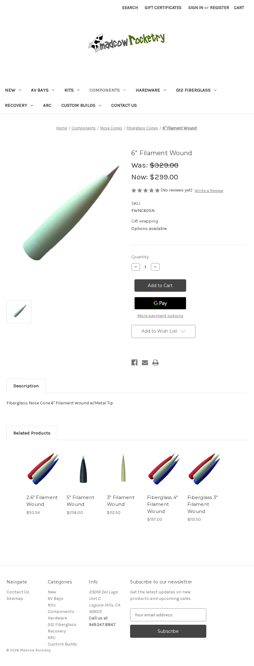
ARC (47, 105)
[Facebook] (134, 362)
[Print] (155, 362)
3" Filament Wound (120, 500)
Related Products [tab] (31, 433)
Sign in (195, 7)
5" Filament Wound (80, 500)
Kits (69, 90)
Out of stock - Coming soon (124, 476)
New (10, 90)
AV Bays (40, 90)
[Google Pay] (160, 303)
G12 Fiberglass (193, 90)
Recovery (16, 105)
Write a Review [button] (209, 190)
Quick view (43, 461)
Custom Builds (78, 105)
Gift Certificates (163, 7)
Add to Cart (43, 476)
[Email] (145, 362)
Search (130, 7)
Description (26, 386)
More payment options (160, 315)
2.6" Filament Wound (42, 500)
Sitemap (15, 598)
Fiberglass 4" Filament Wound (162, 504)
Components (105, 90)
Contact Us (124, 105)
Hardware (148, 90)
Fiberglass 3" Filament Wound (202, 504)
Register (219, 7)
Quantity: (140, 256)
